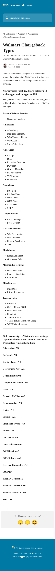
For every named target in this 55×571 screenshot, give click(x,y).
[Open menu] (49, 5)
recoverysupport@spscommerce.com (27, 557)
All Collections (9, 34)
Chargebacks (33, 34)
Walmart (21, 34)
